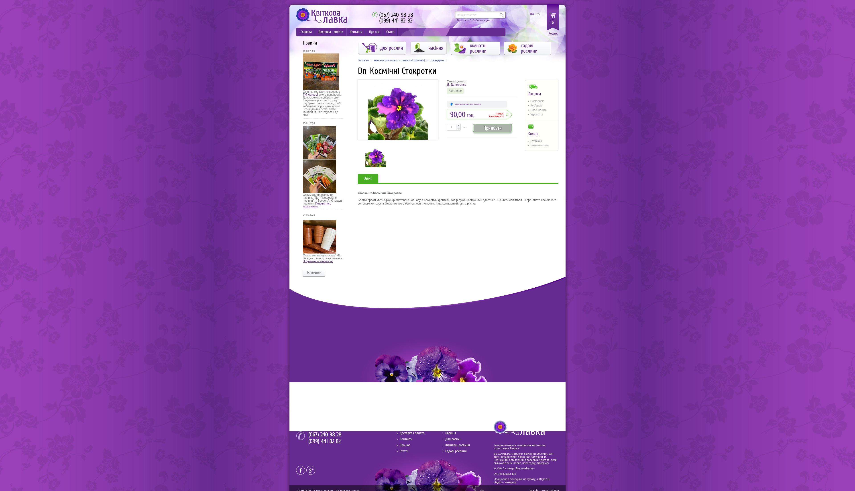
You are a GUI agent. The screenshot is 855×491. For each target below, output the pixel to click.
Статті (390, 32)
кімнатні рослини (385, 60)
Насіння (450, 433)
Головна (306, 32)
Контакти (356, 32)
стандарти (437, 60)
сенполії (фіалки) (413, 60)
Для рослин (453, 439)
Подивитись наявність (318, 261)
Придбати (492, 128)
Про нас (374, 32)
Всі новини (314, 272)
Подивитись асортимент (317, 205)
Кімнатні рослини (457, 445)
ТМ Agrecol (310, 94)
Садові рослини (456, 451)
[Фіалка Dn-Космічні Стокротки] (398, 109)
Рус (538, 13)
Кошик (553, 33)
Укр (532, 13)
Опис (368, 178)
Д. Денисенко (456, 84)
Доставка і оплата (330, 32)
